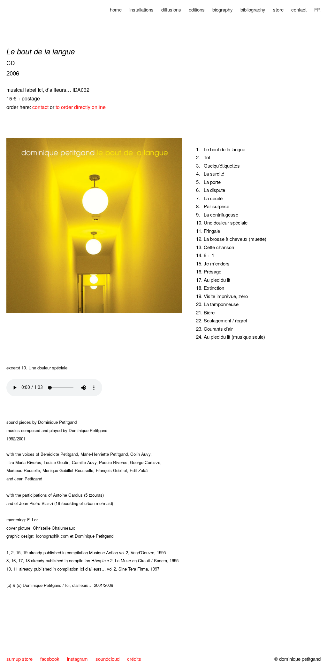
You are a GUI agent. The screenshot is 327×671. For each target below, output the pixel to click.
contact (41, 107)
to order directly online (81, 107)
